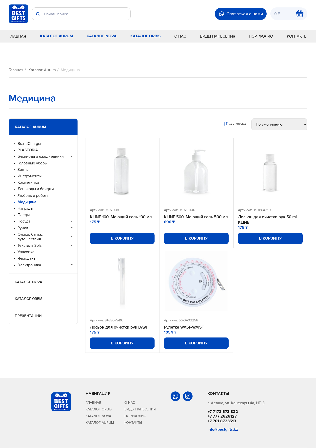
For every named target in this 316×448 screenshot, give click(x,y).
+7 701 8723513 (222, 421)
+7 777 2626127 (222, 416)
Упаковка (26, 251)
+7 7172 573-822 (223, 411)
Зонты (23, 169)
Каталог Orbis (145, 36)
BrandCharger (29, 143)
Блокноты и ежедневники (41, 156)
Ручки (23, 227)
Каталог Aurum (56, 36)
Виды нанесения (217, 36)
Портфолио (261, 36)
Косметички (28, 182)
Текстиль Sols (29, 245)
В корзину (122, 238)
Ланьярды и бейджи (36, 188)
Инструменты (29, 176)
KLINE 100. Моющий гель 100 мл (121, 217)
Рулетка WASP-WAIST (184, 327)
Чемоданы (27, 258)
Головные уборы (32, 163)
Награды (25, 208)
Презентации (28, 315)
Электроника (29, 265)
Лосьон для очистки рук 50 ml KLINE (267, 219)
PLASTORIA (28, 150)
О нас (180, 36)
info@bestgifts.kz (223, 429)
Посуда (24, 221)
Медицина (70, 69)
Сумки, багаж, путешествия (30, 236)
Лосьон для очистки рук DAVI (118, 327)
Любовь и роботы (33, 195)
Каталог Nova (102, 36)
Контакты (297, 36)
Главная (17, 36)
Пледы (24, 214)
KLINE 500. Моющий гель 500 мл (196, 217)
